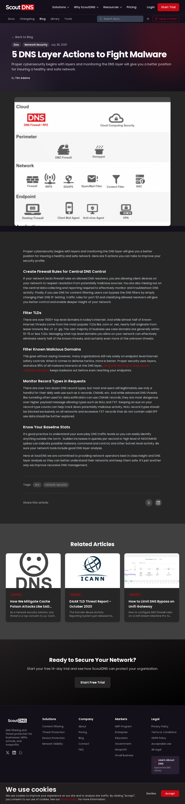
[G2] (20, 752)
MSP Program (123, 726)
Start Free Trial (92, 682)
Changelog (27, 19)
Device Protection (53, 738)
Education (121, 738)
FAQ (81, 749)
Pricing (131, 7)
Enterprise (121, 732)
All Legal (156, 749)
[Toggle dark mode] (147, 18)
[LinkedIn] (14, 752)
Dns (16, 44)
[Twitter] (7, 752)
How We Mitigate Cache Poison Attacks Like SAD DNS (30, 606)
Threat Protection (53, 732)
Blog (43, 19)
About (82, 726)
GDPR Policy (158, 738)
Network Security (36, 44)
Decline (151, 793)
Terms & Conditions (164, 732)
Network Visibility (52, 744)
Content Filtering (52, 726)
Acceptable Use (161, 744)
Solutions (59, 7)
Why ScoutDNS (84, 7)
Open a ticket (168, 19)
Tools (68, 19)
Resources (111, 7)
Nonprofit (121, 749)
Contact (84, 744)
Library (55, 19)
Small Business (124, 755)
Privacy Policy (159, 726)
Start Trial (168, 7)
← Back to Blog (22, 37)
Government (123, 744)
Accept (170, 793)
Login (151, 7)
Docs (11, 19)
